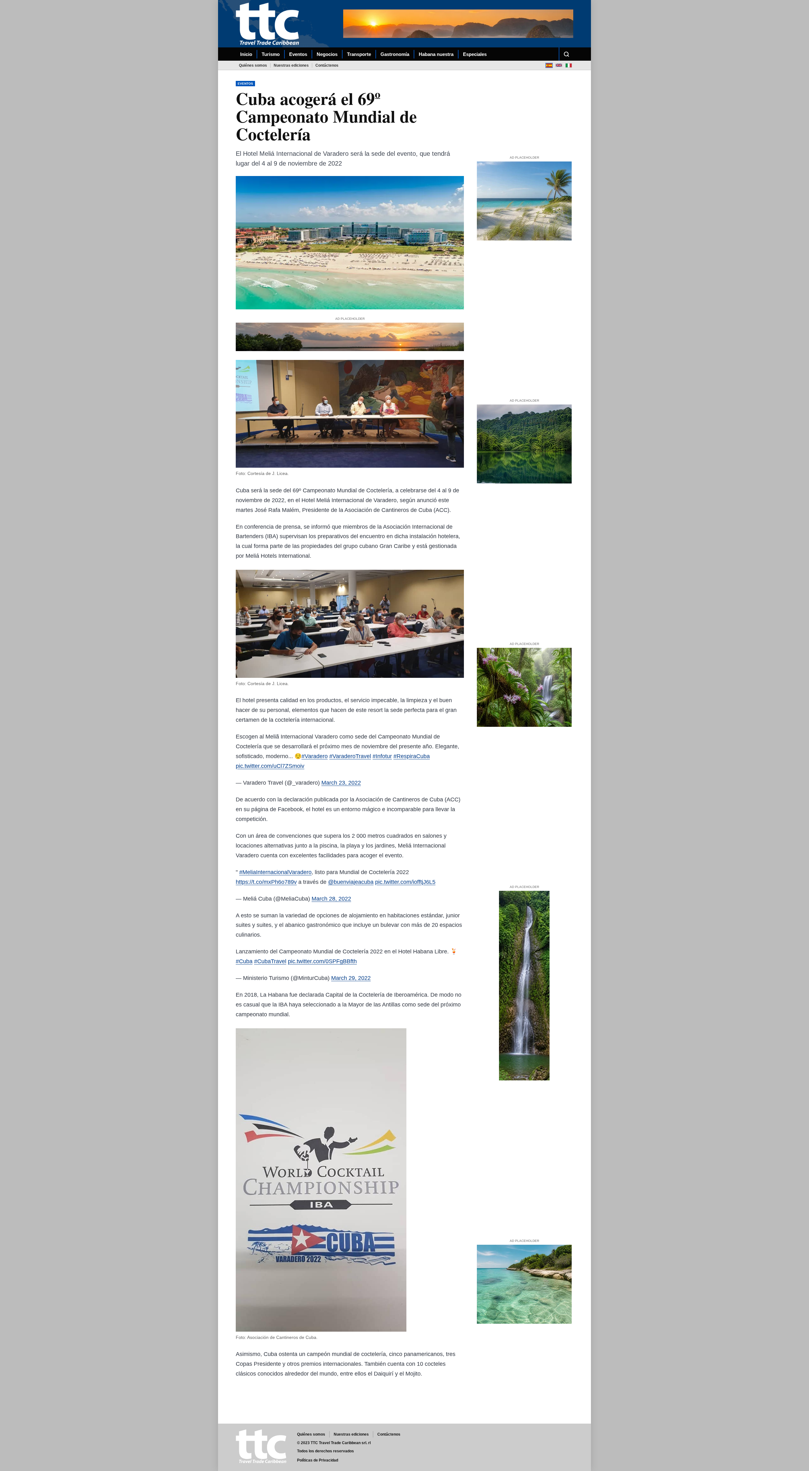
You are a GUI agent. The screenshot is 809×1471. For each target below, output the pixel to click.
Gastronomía (394, 54)
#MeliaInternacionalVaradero (275, 872)
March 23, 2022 (341, 783)
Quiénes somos (253, 65)
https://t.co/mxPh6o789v (266, 882)
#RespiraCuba (411, 756)
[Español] (549, 65)
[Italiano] (568, 65)
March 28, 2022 (331, 899)
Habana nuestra (436, 54)
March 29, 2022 (351, 978)
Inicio (246, 54)
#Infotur (382, 756)
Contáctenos (326, 65)
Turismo (271, 54)
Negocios (327, 54)
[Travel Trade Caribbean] (268, 24)
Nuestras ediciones (291, 65)
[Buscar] (566, 54)
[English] (558, 65)
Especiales (475, 54)
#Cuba (244, 961)
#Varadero (314, 756)
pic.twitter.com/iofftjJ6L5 (405, 882)
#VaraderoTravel (350, 756)
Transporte (359, 54)
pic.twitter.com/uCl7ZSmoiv (270, 766)
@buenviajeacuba (351, 882)
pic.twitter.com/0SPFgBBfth (322, 961)
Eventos (298, 54)
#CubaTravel (270, 961)
